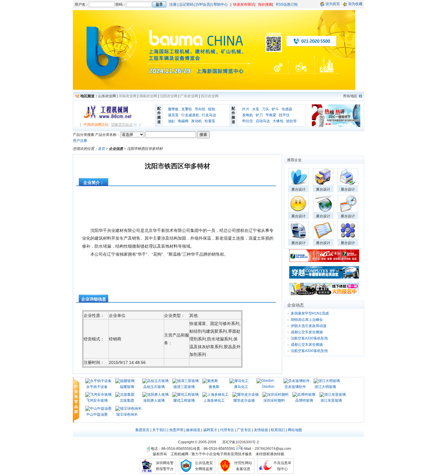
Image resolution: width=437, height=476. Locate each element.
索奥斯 (214, 387)
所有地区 (350, 96)
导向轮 (200, 109)
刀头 (265, 109)
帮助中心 (220, 4)
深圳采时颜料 (274, 400)
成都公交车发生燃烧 (307, 332)
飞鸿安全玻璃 (97, 400)
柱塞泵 (210, 121)
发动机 (196, 121)
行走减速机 (190, 115)
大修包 (278, 121)
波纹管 (291, 121)
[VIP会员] (203, 4)
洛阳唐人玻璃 (154, 400)
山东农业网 (107, 96)
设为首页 (333, 4)
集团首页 (142, 430)
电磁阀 (183, 121)
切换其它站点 (122, 124)
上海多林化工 (214, 400)
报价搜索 (265, 4)
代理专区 (227, 430)
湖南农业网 (148, 96)
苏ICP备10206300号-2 (240, 442)
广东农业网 (189, 96)
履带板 (173, 109)
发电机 (247, 115)
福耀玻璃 (127, 387)
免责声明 (176, 430)
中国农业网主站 (96, 124)
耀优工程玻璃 (184, 400)
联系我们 (278, 430)
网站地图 (295, 430)
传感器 (287, 109)
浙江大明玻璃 (325, 387)
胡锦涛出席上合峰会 (307, 320)
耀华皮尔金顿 (244, 400)
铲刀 (259, 115)
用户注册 (80, 141)
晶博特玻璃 (304, 400)
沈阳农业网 (168, 96)
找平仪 (284, 115)
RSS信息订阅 (287, 4)
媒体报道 (193, 430)
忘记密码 (186, 4)
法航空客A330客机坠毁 (309, 338)
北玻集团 (127, 400)
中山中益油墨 (97, 414)
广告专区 (244, 430)
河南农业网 (127, 96)
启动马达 (263, 121)
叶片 (245, 109)
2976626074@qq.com (273, 449)
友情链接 (261, 430)
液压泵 (173, 115)
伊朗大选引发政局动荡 (308, 326)
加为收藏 (355, 4)
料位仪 (247, 121)
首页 (101, 149)
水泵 (255, 109)
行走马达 (209, 115)
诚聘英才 (210, 430)
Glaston (268, 386)
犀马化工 (241, 387)
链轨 (211, 109)
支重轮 (186, 109)
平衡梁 (270, 115)
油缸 (171, 121)
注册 (173, 4)
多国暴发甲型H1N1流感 (310, 313)
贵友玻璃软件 (295, 387)
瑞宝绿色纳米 (127, 414)
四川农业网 (209, 96)
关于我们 (159, 430)
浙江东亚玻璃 (331, 400)
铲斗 (275, 109)
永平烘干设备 (97, 387)
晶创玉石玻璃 (154, 387)
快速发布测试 (243, 4)
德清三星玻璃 (184, 387)
